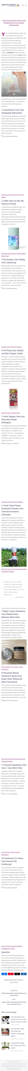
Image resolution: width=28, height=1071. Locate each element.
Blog (2, 1063)
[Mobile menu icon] (26, 5)
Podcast (5, 1063)
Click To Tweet (19, 597)
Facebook (9, 1063)
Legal (14, 1062)
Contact (11, 1062)
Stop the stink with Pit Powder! (11, 347)
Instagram (20, 1063)
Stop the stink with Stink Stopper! (12, 502)
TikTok (17, 1063)
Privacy (17, 1062)
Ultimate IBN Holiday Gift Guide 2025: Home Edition (18, 1045)
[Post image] (5, 1020)
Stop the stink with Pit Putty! (10, 413)
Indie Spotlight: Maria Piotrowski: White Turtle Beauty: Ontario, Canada (18, 1019)
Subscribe (24, 1063)
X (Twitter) (13, 1063)
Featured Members (16, 980)
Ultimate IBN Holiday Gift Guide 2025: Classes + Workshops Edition (17, 1032)
